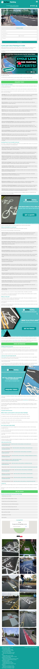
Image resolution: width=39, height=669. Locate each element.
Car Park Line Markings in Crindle (8, 650)
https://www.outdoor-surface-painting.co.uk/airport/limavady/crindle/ (24, 481)
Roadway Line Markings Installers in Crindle (10, 656)
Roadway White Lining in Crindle (8, 655)
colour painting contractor (16, 340)
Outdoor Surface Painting (33, 647)
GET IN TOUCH (19, 491)
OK (25, 526)
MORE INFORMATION (19, 344)
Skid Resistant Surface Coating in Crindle (9, 663)
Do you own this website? (17, 526)
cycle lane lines (25, 400)
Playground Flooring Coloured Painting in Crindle (10, 658)
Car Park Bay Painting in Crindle (8, 649)
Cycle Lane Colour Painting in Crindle (9, 652)
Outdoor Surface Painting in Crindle (7, 647)
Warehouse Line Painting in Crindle (8, 665)
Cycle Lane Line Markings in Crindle (8, 653)
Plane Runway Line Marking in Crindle (8, 667)
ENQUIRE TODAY (19, 82)
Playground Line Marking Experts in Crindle (10, 659)
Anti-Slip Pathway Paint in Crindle (8, 662)
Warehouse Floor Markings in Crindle (9, 666)
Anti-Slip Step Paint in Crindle (7, 661)
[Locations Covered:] (1, 1)
